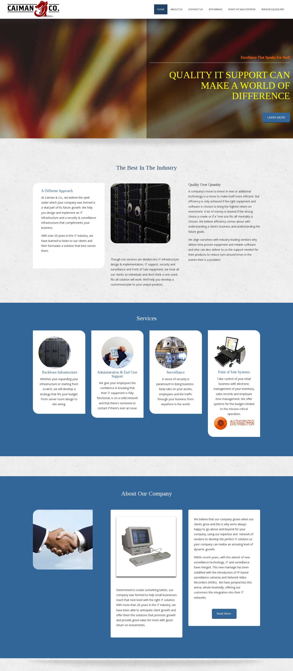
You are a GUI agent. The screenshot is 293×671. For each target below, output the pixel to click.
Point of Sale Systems (241, 9)
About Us (176, 9)
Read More (224, 613)
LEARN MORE (276, 117)
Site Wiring (215, 9)
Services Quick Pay (272, 9)
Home (160, 9)
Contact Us (195, 9)
